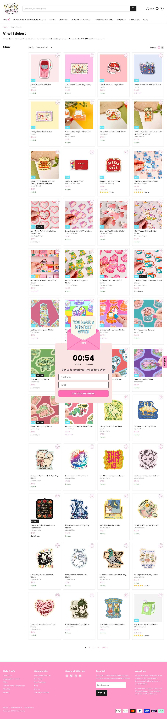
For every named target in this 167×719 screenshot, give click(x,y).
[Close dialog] (111, 314)
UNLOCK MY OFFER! (83, 393)
